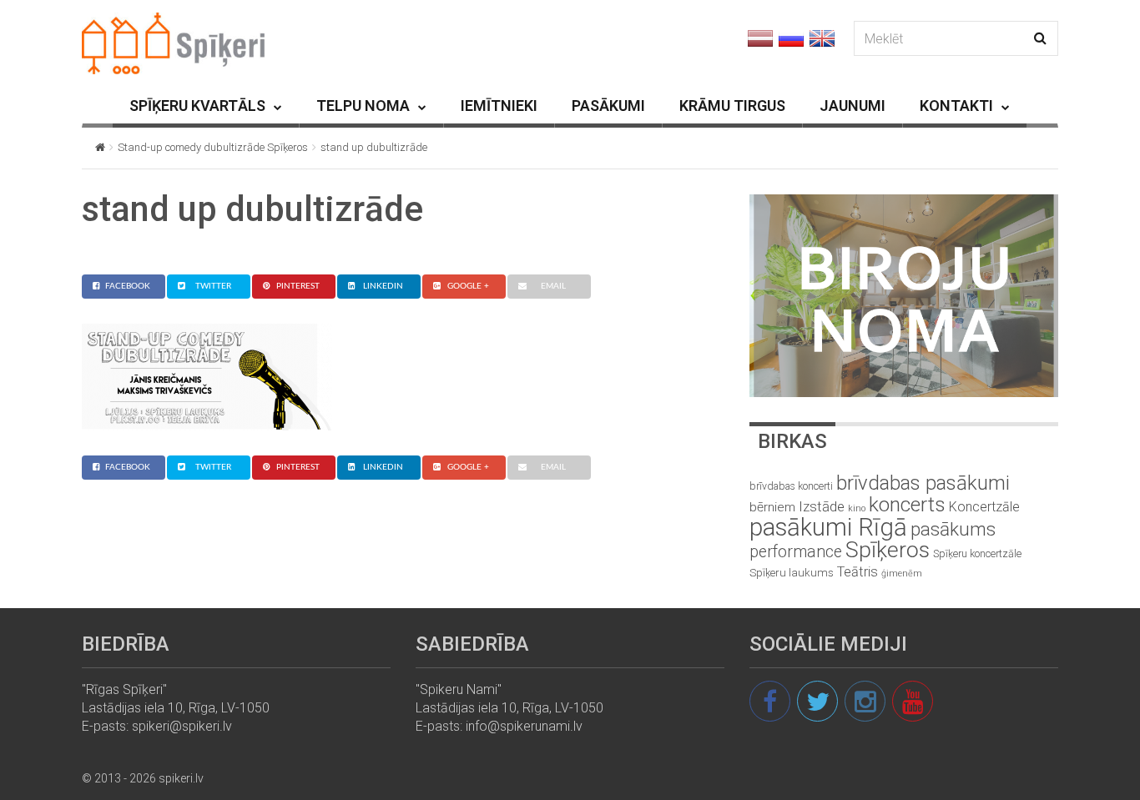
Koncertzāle (984, 507)
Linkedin (383, 286)
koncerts (907, 504)
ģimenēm (901, 573)
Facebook (127, 286)
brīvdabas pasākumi (923, 483)
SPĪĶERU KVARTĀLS (197, 105)
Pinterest (298, 286)
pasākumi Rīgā (828, 527)
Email (553, 286)
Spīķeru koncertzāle (977, 553)
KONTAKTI (956, 105)
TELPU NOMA (363, 105)
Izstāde (822, 506)
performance (795, 551)
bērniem (772, 507)
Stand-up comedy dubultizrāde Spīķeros (213, 147)
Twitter (213, 286)
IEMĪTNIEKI (499, 105)
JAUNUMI (852, 105)
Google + (468, 286)
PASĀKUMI (608, 105)
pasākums (953, 529)
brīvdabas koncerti (791, 486)
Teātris (857, 572)
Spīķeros (887, 549)
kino (856, 508)
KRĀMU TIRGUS (732, 105)
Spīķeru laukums (791, 572)
